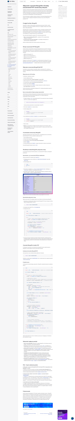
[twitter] (60, 1)
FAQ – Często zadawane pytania (62, 16)
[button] (12, 7)
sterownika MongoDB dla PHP (28, 62)
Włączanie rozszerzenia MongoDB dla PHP (62, 9)
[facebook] (62, 1)
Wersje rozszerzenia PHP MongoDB (62, 8)
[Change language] (53, 1)
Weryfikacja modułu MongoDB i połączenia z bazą (62, 12)
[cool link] (67, 1)
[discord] (65, 1)
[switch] (56, 1)
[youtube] (64, 1)
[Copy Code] (51, 102)
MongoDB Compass (43, 359)
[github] (59, 1)
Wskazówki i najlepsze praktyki (62, 15)
